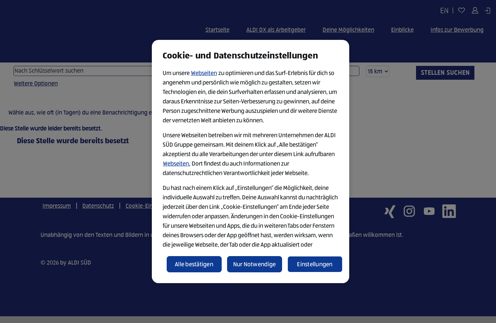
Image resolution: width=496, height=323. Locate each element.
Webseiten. (176, 163)
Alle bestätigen (194, 264)
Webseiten (204, 73)
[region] (250, 161)
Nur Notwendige (254, 264)
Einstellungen (315, 264)
